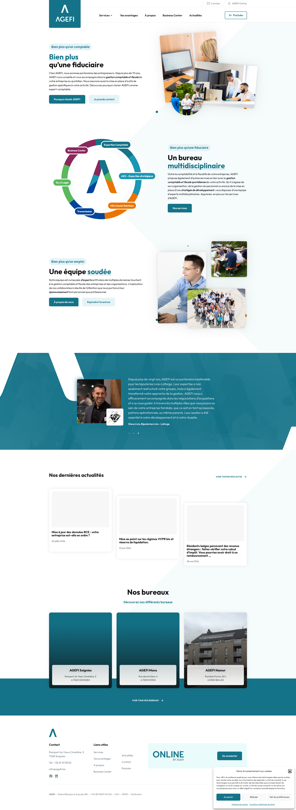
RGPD (125, 794)
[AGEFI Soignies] (80, 650)
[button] (289, 771)
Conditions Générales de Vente (262, 804)
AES (137, 176)
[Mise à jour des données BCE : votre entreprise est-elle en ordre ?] (80, 509)
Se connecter (229, 755)
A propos (99, 765)
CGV (117, 794)
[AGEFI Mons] (148, 650)
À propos (150, 15)
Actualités (195, 15)
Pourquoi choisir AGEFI (67, 99)
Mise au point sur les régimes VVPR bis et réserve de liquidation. (146, 540)
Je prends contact (104, 99)
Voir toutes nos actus (229, 476)
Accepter (228, 797)
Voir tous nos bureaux (145, 700)
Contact (215, 3)
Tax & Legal (62, 182)
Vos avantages (129, 15)
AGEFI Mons (148, 670)
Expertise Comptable (116, 144)
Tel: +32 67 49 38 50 (60, 762)
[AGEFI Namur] (215, 650)
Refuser (254, 797)
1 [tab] (129, 433)
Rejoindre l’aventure (98, 302)
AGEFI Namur (216, 670)
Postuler (238, 15)
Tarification (136, 794)
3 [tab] (138, 433)
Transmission (84, 211)
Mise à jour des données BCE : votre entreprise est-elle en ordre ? (75, 533)
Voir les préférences (279, 797)
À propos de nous (64, 302)
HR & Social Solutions (122, 205)
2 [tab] (133, 433)
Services (104, 15)
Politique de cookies (240, 804)
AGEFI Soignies (80, 670)
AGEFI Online (239, 3)
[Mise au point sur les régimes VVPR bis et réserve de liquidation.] (148, 516)
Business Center (172, 15)
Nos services (180, 208)
